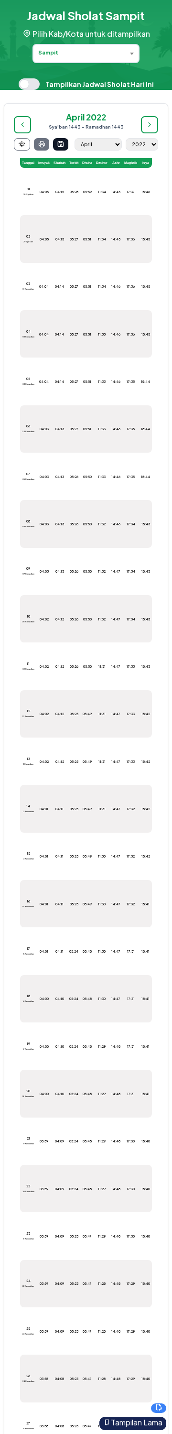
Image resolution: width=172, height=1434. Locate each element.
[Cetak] (41, 144)
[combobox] (86, 53)
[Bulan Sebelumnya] (22, 124)
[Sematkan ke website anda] (158, 1408)
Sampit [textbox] (48, 52)
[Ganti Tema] (22, 144)
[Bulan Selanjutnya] (149, 124)
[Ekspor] (60, 144)
